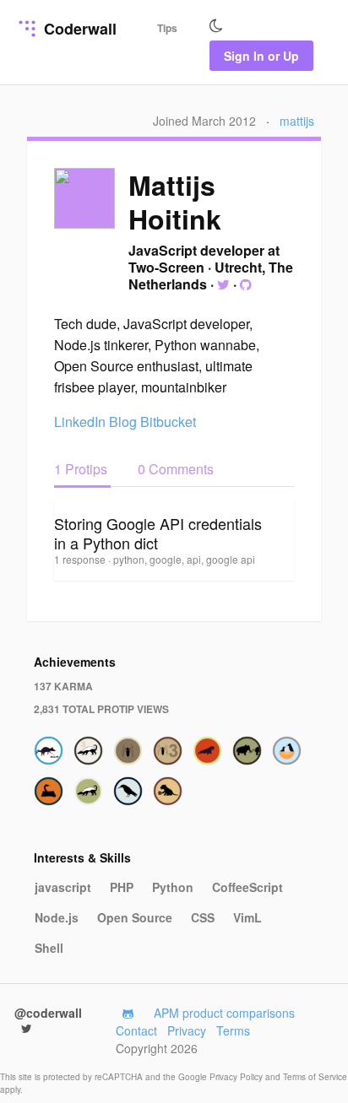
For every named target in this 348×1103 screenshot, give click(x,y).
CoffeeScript (247, 887)
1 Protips (82, 469)
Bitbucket (168, 421)
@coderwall (48, 1012)
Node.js (57, 917)
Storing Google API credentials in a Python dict (158, 533)
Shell (49, 947)
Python (172, 887)
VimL (247, 917)
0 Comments (176, 469)
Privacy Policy (237, 1077)
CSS (203, 917)
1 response (81, 559)
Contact (136, 1030)
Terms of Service (315, 1077)
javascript (63, 887)
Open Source (134, 917)
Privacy (186, 1030)
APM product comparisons (224, 1012)
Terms (233, 1030)
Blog (123, 421)
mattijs (297, 120)
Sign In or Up (261, 55)
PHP (121, 887)
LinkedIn (80, 421)
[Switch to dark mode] (216, 26)
